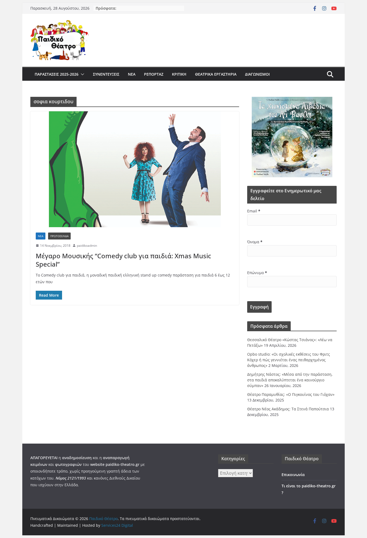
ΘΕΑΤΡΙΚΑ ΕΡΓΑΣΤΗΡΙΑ (215, 74)
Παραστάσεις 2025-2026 (56, 74)
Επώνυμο (257, 272)
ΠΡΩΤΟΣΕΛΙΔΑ (59, 236)
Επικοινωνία (293, 474)
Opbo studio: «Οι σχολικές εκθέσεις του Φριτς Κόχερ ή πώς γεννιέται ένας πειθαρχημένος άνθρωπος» (288, 360)
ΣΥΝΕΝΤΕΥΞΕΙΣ (106, 74)
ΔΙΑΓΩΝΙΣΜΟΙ (257, 74)
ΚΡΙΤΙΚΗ (179, 74)
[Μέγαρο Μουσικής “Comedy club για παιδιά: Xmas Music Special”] (134, 169)
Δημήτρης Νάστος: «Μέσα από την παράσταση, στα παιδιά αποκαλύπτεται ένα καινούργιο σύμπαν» (290, 380)
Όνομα (254, 241)
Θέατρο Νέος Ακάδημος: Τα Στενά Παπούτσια (288, 408)
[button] (81, 74)
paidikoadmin (87, 245)
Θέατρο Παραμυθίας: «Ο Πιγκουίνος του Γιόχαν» (290, 394)
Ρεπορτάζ (153, 74)
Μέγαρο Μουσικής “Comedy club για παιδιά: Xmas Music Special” (123, 259)
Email (253, 210)
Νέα (131, 74)
